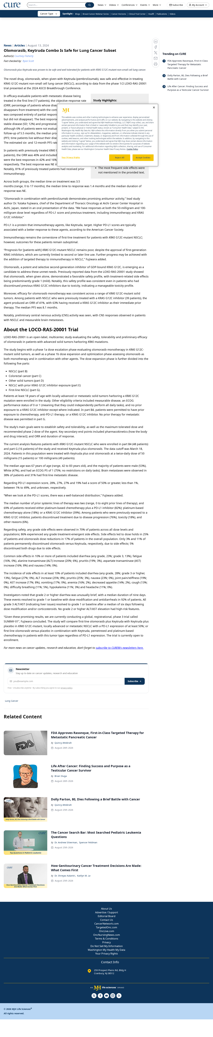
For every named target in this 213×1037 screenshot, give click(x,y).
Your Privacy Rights (106, 953)
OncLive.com (106, 931)
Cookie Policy (132, 149)
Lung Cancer (11, 700)
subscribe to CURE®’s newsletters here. (120, 648)
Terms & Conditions (106, 938)
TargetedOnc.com (106, 927)
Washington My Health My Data (106, 950)
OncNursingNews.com (106, 935)
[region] (107, 135)
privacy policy (66, 688)
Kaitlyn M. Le (83, 875)
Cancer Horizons (118, 14)
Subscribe (133, 681)
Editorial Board (106, 916)
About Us (106, 908)
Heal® (151, 14)
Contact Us (106, 920)
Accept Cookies (143, 157)
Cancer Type (46, 13)
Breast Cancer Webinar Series (96, 14)
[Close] (153, 107)
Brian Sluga (61, 776)
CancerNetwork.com (106, 923)
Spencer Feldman (88, 842)
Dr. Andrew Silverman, (66, 842)
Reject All (119, 157)
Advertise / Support (106, 912)
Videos (172, 14)
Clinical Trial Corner (137, 14)
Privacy (106, 942)
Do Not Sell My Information (106, 946)
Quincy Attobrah (63, 742)
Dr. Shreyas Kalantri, (65, 875)
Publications (162, 14)
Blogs (77, 14)
